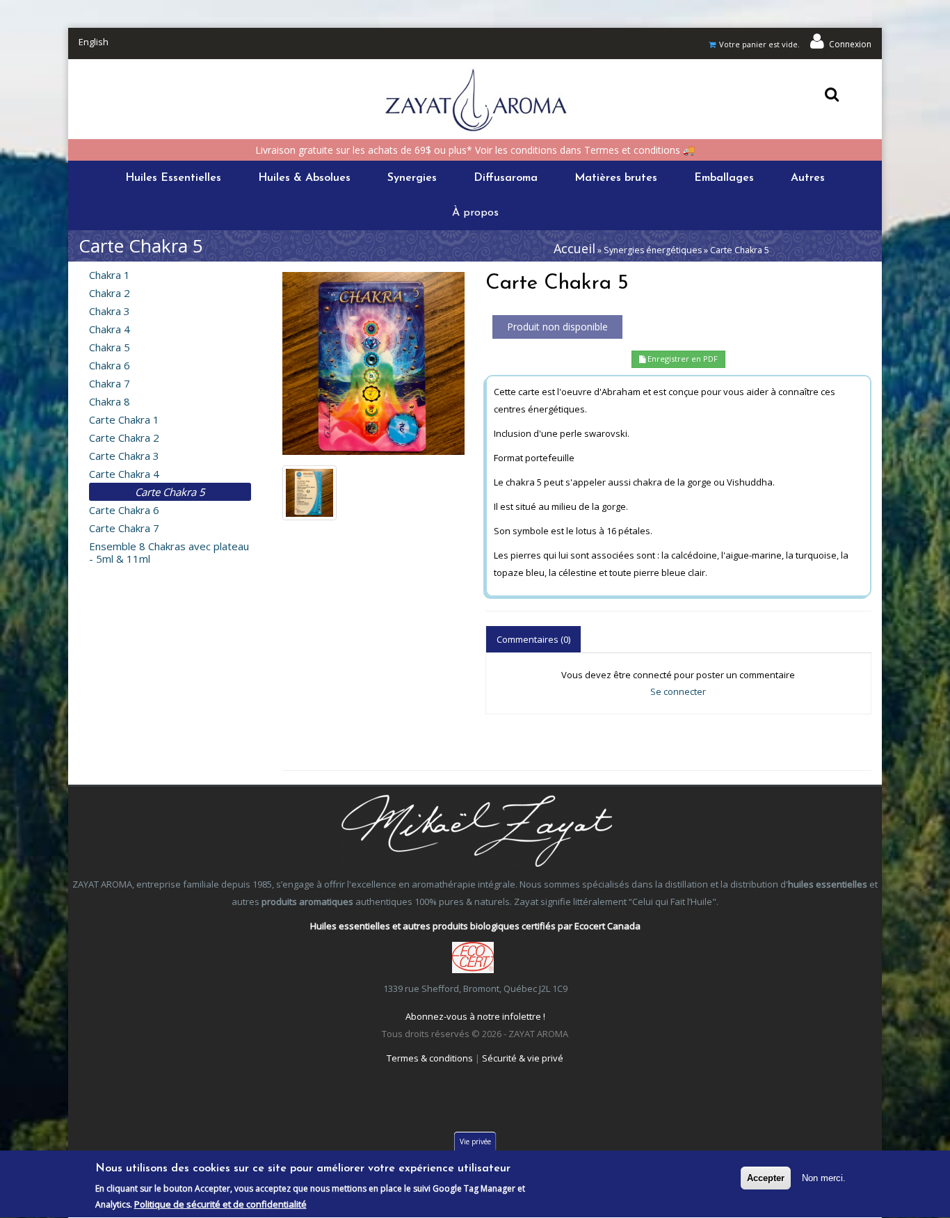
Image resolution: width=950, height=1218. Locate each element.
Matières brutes (615, 178)
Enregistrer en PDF (681, 358)
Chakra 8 (109, 401)
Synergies (412, 178)
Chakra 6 (109, 365)
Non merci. (824, 1178)
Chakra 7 (109, 383)
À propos (475, 212)
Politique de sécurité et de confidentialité (220, 1204)
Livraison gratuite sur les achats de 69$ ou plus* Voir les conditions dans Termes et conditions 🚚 (475, 150)
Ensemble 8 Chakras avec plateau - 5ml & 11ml (169, 552)
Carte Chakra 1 (124, 419)
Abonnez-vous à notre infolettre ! (475, 1016)
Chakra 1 (109, 275)
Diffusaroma (506, 178)
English (93, 41)
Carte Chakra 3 (124, 456)
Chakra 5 (109, 347)
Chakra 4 (109, 329)
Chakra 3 (109, 311)
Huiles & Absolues (304, 178)
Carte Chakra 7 (124, 528)
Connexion (850, 44)
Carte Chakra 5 (170, 492)
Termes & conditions (430, 1058)
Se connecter (678, 691)
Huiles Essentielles (173, 178)
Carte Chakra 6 (124, 510)
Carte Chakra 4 (124, 474)
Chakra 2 (109, 293)
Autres (808, 178)
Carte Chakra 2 (124, 437)
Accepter (765, 1178)
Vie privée (475, 1141)
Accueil (574, 248)
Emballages (724, 178)
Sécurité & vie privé (522, 1058)
